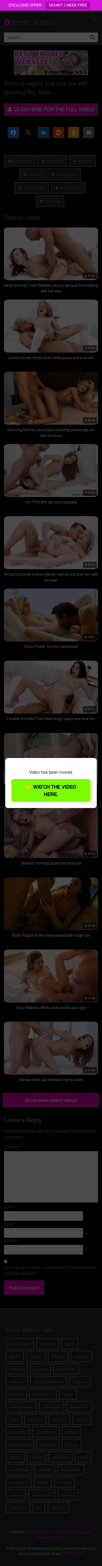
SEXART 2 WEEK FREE (68, 5)
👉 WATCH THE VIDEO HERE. (51, 790)
